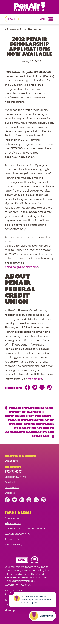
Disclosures (12, 518)
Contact (10, 482)
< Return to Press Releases (23, 29)
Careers (10, 492)
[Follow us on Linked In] (36, 501)
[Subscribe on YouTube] (28, 501)
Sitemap (10, 610)
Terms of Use (12, 539)
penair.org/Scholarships (21, 267)
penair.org (35, 378)
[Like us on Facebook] (7, 501)
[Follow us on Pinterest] (43, 501)
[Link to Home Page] (29, 7)
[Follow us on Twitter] (14, 501)
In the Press (12, 487)
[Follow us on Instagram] (21, 501)
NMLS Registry (13, 544)
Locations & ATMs (15, 476)
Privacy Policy (13, 523)
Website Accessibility (17, 533)
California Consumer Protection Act (26, 528)
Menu (42, 19)
